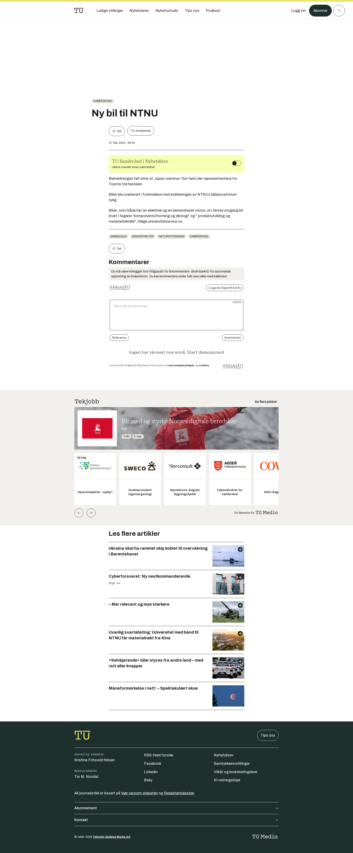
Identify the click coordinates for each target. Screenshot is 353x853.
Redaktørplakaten (179, 793)
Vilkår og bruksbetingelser (235, 772)
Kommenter (143, 130)
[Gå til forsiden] (78, 10)
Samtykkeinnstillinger (232, 763)
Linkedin (151, 772)
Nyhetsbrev (223, 755)
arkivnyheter (143, 236)
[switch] (236, 163)
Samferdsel (102, 101)
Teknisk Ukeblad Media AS (111, 836)
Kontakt (81, 820)
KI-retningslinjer (227, 780)
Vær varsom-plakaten (139, 793)
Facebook (152, 763)
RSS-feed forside (158, 755)
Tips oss (268, 735)
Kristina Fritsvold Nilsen (94, 760)
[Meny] (339, 10)
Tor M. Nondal (86, 777)
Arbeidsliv (118, 236)
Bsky (148, 780)
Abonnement (85, 808)
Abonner (320, 11)
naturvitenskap (172, 236)
